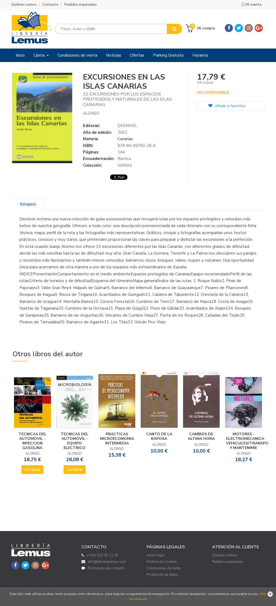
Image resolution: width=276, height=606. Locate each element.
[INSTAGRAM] (249, 28)
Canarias (125, 139)
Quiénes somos (24, 4)
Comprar (32, 470)
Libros (39, 55)
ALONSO (91, 113)
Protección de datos (162, 574)
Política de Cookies (162, 561)
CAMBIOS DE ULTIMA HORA (201, 436)
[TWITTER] (239, 28)
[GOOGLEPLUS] (259, 28)
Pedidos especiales (80, 4)
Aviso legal (156, 555)
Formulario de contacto (106, 568)
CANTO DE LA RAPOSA (159, 436)
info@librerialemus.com (107, 561)
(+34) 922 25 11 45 (102, 555)
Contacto (50, 4)
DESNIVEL (127, 125)
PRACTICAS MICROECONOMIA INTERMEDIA (117, 439)
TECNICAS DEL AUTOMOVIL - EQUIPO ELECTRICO (74, 441)
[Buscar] (174, 29)
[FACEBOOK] (229, 28)
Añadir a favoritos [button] (230, 105)
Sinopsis (28, 204)
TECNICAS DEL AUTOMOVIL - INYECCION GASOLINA (32, 441)
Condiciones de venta (164, 568)
